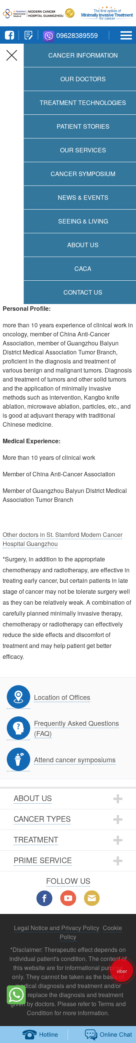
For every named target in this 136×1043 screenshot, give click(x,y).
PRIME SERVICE (43, 859)
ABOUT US (33, 797)
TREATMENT (36, 839)
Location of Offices (62, 697)
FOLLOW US (68, 880)
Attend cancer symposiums (75, 759)
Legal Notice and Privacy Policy (56, 927)
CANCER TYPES (42, 818)
